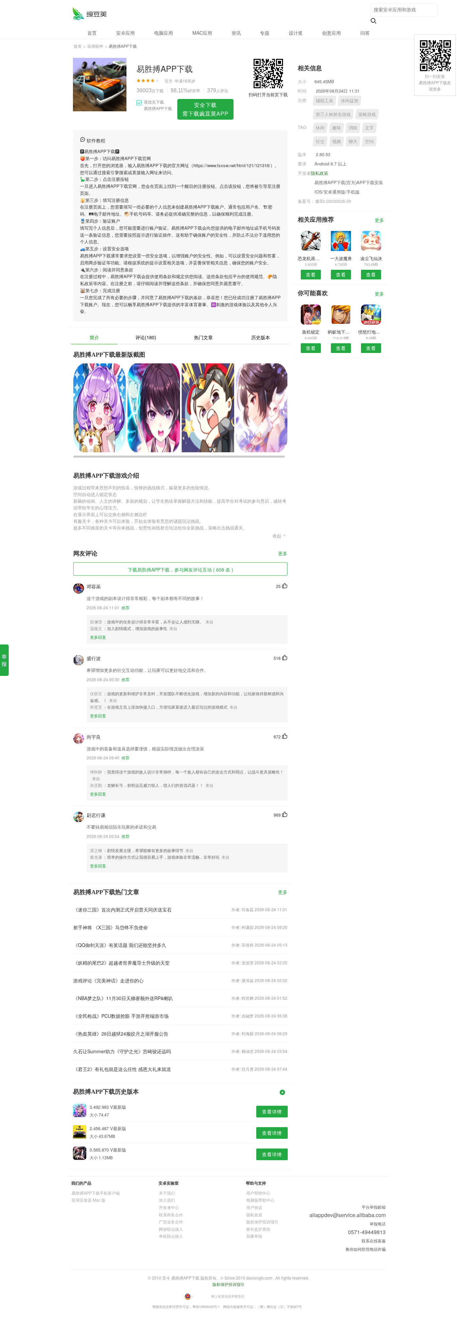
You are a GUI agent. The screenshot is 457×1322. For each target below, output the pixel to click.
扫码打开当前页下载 (268, 94)
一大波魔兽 (341, 258)
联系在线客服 (374, 1240)
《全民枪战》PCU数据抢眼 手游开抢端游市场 (121, 1015)
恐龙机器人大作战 (311, 258)
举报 (4, 660)
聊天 (353, 141)
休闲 (320, 127)
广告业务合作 (171, 1221)
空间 (369, 141)
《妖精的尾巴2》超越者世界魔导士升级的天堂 (121, 962)
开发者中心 (169, 1207)
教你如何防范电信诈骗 (366, 1249)
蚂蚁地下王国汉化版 (341, 332)
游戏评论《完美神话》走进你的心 (108, 980)
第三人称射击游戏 (333, 114)
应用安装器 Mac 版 (88, 1200)
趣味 (336, 127)
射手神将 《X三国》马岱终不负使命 (110, 927)
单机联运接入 (171, 1236)
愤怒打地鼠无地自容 (371, 332)
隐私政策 (319, 173)
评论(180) (145, 337)
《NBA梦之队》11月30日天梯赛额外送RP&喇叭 (123, 998)
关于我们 (167, 1193)
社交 (320, 141)
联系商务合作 (171, 1214)
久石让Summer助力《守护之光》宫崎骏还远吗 (122, 1051)
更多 (282, 553)
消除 (353, 127)
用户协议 (254, 1207)
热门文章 (203, 337)
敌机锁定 (310, 332)
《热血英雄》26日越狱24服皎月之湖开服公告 (120, 1033)
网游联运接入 (171, 1229)
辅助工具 (324, 100)
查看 (311, 274)
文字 (369, 127)
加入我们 (167, 1200)
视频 (336, 141)
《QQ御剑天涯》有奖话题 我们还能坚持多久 (119, 945)
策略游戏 (367, 114)
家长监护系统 (258, 1229)
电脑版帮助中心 (260, 1200)
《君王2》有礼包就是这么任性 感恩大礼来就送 (122, 1069)
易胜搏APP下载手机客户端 (96, 1193)
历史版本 (260, 337)
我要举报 (254, 1236)
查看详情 (272, 1111)
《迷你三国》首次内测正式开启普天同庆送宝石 (122, 909)
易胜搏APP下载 (89, 13)
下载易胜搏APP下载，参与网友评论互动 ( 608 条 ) (180, 569)
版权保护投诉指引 (262, 1221)
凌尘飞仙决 (371, 258)
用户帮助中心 (258, 1193)
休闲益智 (349, 100)
